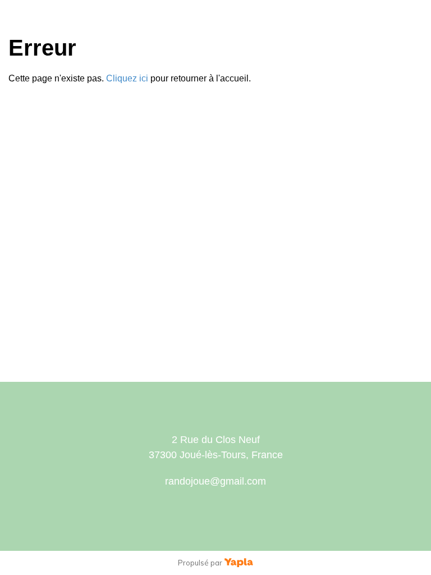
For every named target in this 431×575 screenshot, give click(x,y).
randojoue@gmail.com (215, 481)
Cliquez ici (127, 78)
